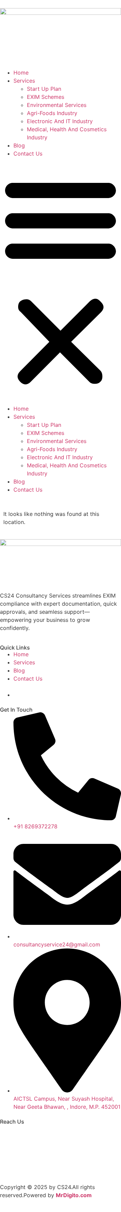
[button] (60, 281)
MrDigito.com (74, 1195)
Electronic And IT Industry (60, 121)
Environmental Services (56, 105)
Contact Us (27, 153)
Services (24, 80)
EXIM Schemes (45, 96)
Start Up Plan (44, 88)
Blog (19, 145)
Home (21, 72)
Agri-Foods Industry (52, 113)
